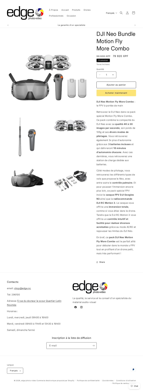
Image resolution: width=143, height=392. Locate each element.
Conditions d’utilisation (126, 381)
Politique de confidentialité (88, 381)
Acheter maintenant (116, 93)
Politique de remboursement (124, 383)
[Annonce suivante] (135, 25)
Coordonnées (108, 381)
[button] (121, 13)
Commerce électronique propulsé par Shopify (55, 381)
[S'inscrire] (93, 345)
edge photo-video (28, 381)
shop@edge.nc (22, 288)
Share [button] (102, 262)
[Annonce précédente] (8, 25)
